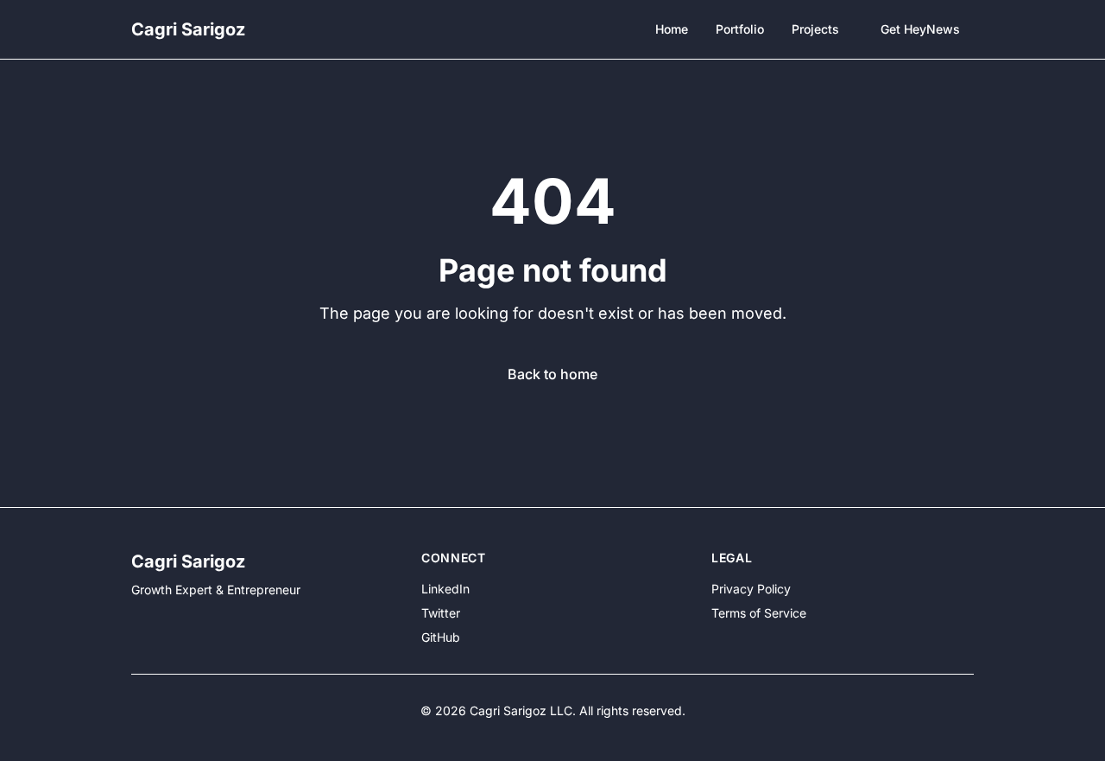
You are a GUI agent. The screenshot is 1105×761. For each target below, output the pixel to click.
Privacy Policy (751, 588)
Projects (815, 29)
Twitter (440, 613)
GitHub (440, 637)
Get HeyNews (920, 29)
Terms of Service (758, 613)
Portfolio (740, 29)
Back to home (552, 374)
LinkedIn (445, 588)
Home (671, 29)
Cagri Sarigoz (188, 29)
